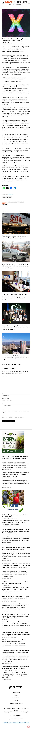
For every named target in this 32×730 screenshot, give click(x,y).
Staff (16, 695)
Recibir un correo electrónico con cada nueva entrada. (13, 417)
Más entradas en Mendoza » (24, 210)
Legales (16, 700)
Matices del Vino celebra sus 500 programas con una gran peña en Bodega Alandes (15, 667)
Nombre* (3, 393)
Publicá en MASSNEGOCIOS (16, 703)
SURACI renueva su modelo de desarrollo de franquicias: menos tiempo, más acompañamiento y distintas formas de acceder (15, 296)
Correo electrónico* (6, 398)
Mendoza (11, 194)
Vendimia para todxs (7, 197)
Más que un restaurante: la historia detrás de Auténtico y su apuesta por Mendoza (16, 548)
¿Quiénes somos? (16, 692)
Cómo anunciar (16, 698)
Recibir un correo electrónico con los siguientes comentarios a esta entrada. (15, 411)
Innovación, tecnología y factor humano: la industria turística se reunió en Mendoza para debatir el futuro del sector (15, 327)
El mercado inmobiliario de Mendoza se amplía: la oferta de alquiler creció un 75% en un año (15, 357)
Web (2, 403)
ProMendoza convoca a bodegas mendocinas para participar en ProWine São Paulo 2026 (15, 651)
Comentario (4, 376)
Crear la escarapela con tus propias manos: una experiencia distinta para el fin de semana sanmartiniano (16, 634)
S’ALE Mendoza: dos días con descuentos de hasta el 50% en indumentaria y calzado (15, 237)
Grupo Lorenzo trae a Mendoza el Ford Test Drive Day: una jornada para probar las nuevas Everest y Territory (15, 266)
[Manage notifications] (28, 727)
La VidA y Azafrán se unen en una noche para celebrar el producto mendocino (16, 582)
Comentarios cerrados (7, 469)
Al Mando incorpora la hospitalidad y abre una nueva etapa (15, 515)
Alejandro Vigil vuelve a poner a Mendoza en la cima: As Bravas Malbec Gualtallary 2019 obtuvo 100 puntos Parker (15, 616)
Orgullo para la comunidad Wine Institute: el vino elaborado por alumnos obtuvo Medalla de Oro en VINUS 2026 (15, 531)
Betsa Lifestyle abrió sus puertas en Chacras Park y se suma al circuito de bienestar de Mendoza (15, 598)
